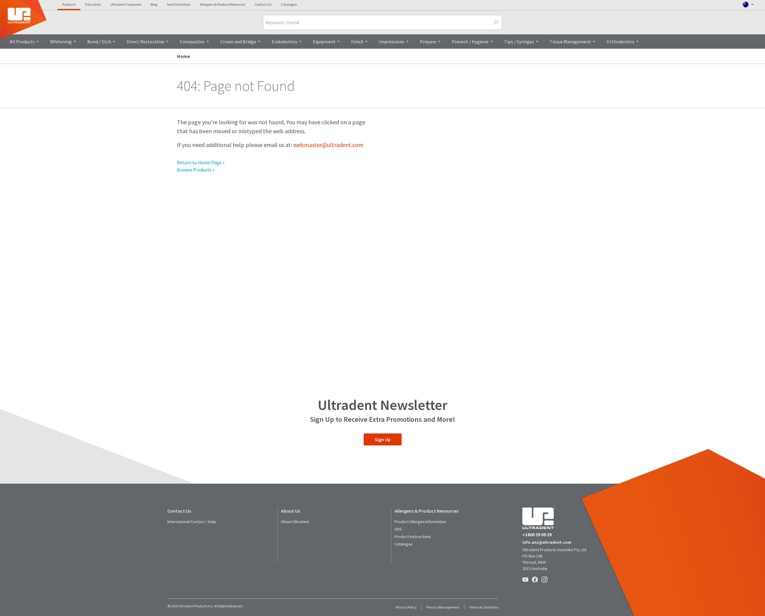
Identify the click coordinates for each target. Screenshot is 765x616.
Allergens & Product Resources (222, 4)
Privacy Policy (406, 607)
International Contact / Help (191, 521)
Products (69, 4)
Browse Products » (196, 170)
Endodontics (284, 42)
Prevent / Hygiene (470, 42)
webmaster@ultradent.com (328, 144)
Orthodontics (620, 42)
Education (93, 4)
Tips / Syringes (519, 42)
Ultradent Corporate (126, 4)
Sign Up (383, 439)
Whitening (61, 42)
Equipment (324, 42)
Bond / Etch (99, 42)
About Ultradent (295, 521)
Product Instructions (412, 536)
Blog (154, 4)
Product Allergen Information (420, 521)
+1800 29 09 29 (537, 534)
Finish (357, 42)
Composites (192, 42)
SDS (398, 529)
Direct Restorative (145, 42)
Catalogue (289, 4)
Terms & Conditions (483, 607)
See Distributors (178, 4)
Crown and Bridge (238, 42)
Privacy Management (442, 607)
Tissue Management (570, 42)
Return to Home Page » (200, 163)
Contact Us (263, 4)
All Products (22, 42)
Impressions (391, 42)
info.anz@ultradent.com (546, 542)
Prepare (428, 42)
